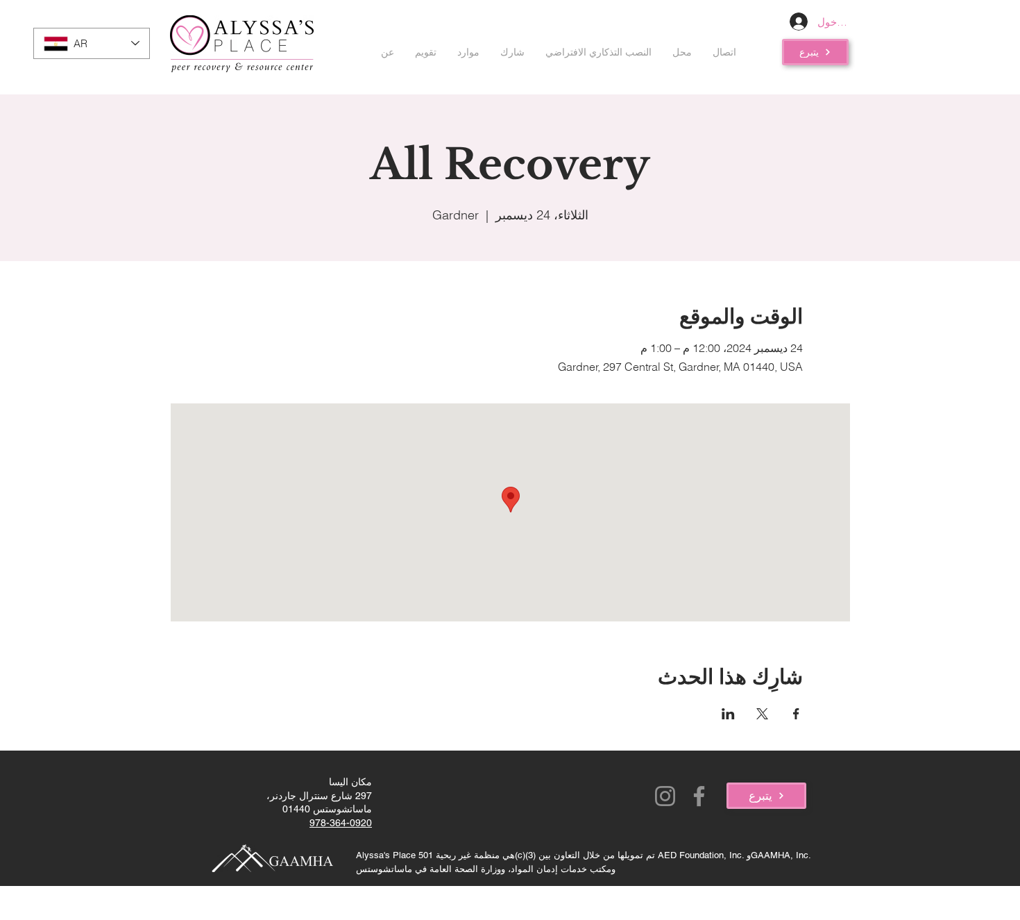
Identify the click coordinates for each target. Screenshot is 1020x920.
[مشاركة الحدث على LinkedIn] (728, 713)
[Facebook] (699, 796)
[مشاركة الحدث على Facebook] (796, 713)
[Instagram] (665, 796)
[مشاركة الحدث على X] (762, 713)
